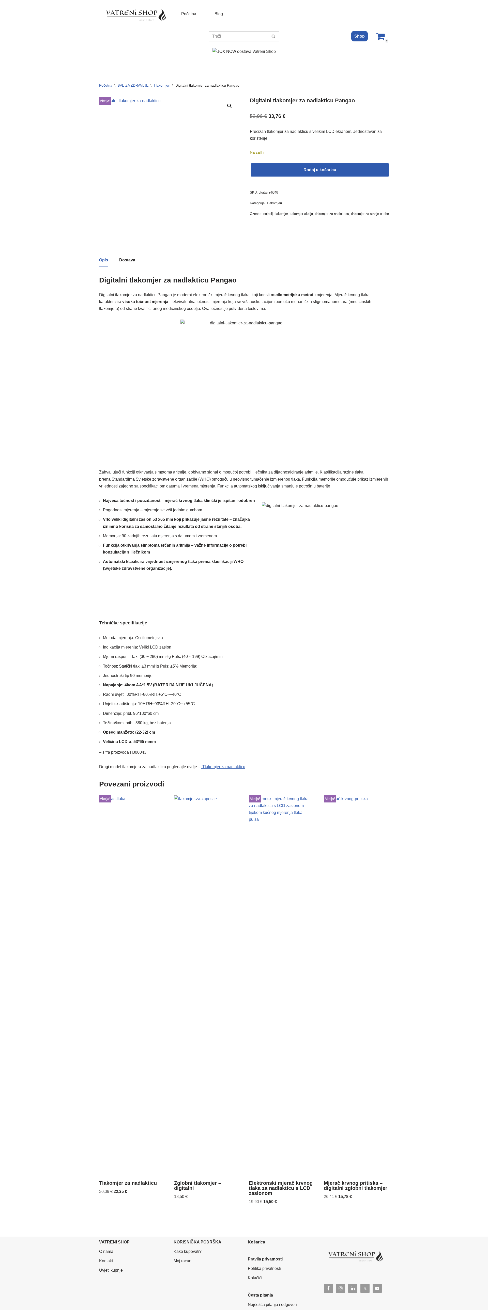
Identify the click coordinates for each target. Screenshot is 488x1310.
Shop (359, 36)
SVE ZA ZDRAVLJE (132, 85)
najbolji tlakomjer (275, 214)
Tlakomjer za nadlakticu (223, 767)
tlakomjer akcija (301, 214)
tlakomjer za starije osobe (370, 214)
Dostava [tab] (127, 260)
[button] (229, 106)
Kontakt (106, 1261)
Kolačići (255, 1278)
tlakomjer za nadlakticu (332, 214)
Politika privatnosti (264, 1268)
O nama (106, 1251)
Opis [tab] (103, 260)
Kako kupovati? (188, 1251)
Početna (188, 14)
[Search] (273, 36)
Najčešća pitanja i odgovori (272, 1304)
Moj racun (182, 1261)
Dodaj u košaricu (319, 170)
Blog (219, 14)
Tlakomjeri (162, 85)
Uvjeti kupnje (111, 1270)
